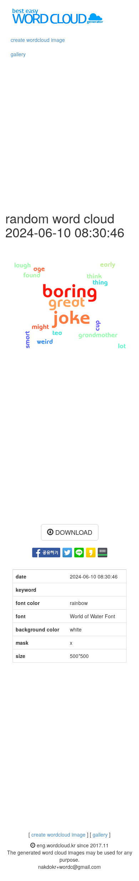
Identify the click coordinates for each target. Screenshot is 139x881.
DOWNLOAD (72, 532)
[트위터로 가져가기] (67, 551)
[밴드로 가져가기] (102, 551)
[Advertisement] (69, 134)
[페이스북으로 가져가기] (46, 551)
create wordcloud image (38, 39)
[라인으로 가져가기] (79, 551)
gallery (18, 54)
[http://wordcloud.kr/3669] (91, 551)
